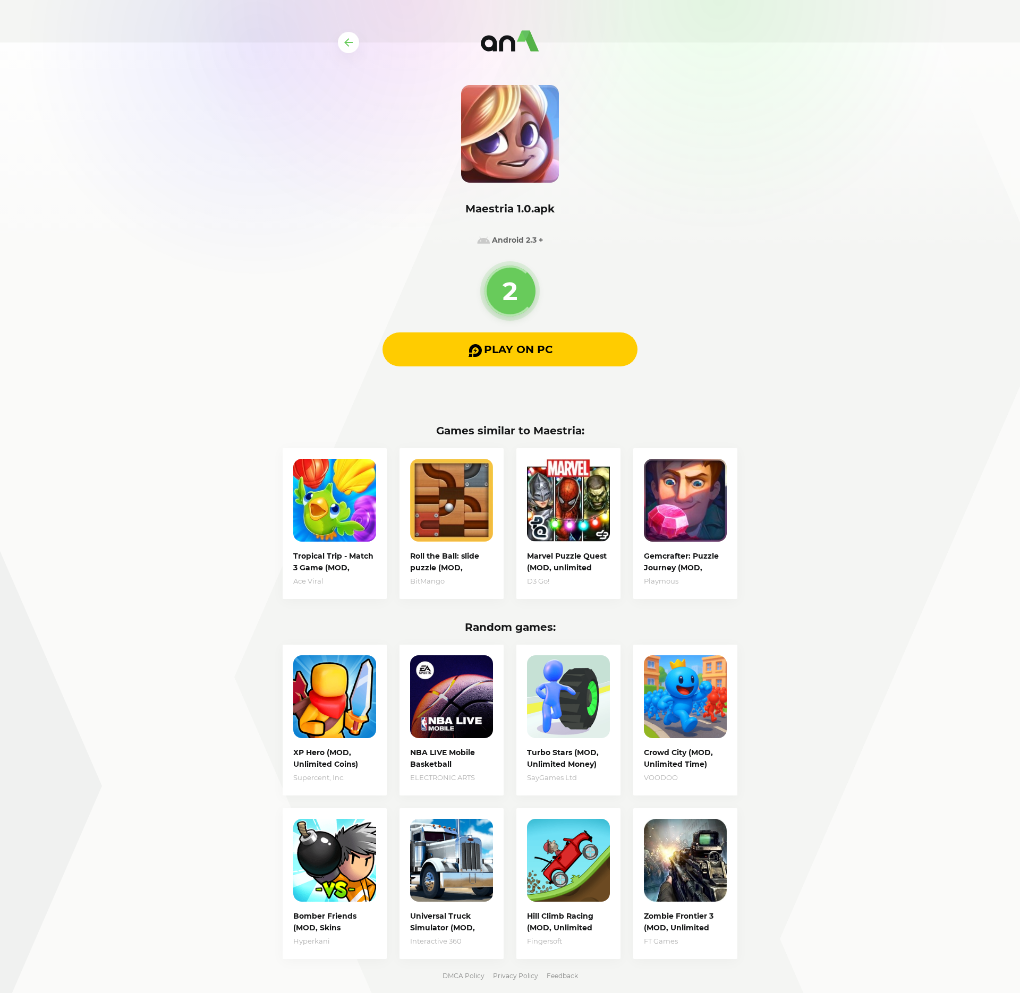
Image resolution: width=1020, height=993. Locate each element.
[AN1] (510, 42)
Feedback (562, 976)
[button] (510, 349)
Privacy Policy (515, 976)
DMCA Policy (463, 976)
